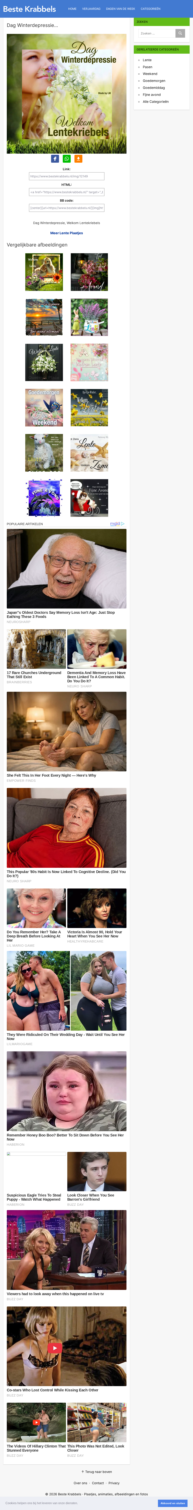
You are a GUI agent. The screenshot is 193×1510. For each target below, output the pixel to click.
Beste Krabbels (69, 1494)
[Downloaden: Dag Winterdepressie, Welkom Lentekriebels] (78, 159)
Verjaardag (91, 9)
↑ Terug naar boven (96, 1472)
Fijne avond (152, 95)
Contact (98, 1483)
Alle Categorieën (156, 102)
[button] (79, 1503)
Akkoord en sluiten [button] (173, 1503)
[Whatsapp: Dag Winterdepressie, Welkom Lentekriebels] (67, 159)
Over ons (80, 1483)
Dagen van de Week (120, 9)
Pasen (147, 67)
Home (72, 9)
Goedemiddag (154, 88)
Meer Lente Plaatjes (66, 233)
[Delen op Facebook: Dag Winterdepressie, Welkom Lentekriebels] (55, 159)
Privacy (114, 1483)
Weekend (150, 74)
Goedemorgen (154, 81)
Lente (147, 60)
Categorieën (150, 9)
